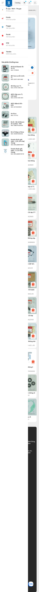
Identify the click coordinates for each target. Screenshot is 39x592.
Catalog (17, 3)
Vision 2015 (31, 10)
